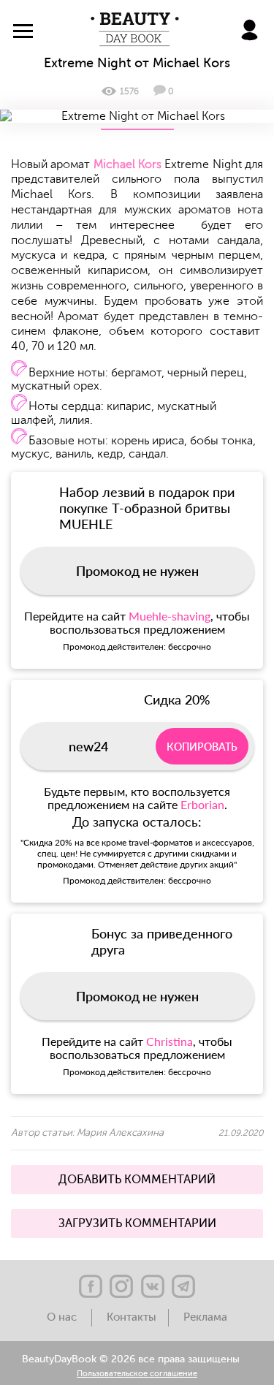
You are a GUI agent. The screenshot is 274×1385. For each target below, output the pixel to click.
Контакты (131, 1317)
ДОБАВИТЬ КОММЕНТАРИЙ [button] (137, 1179)
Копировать (202, 746)
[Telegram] (183, 1286)
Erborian (202, 804)
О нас (63, 1317)
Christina (169, 1041)
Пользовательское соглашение (137, 1374)
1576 (129, 91)
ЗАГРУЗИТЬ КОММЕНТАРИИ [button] (137, 1223)
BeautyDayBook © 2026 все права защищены (131, 1359)
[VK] (152, 1286)
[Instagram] (121, 1286)
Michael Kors (127, 164)
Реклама (205, 1317)
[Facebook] (90, 1286)
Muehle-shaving (169, 616)
